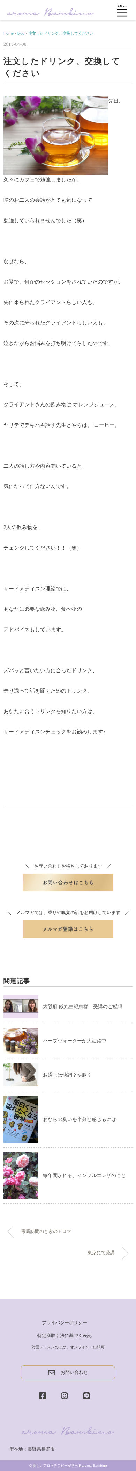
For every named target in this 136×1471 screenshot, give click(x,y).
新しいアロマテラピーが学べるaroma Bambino (70, 1466)
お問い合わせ (74, 1372)
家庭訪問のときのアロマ (46, 1231)
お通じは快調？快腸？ (67, 1075)
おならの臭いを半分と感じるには (79, 1119)
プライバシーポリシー (64, 1322)
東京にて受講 (101, 1252)
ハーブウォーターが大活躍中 (74, 1040)
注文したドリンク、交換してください (60, 33)
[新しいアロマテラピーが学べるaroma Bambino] (50, 11)
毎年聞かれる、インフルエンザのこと (84, 1175)
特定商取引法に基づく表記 (64, 1335)
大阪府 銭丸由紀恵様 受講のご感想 (82, 1006)
